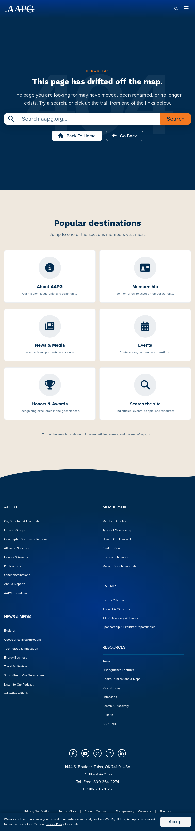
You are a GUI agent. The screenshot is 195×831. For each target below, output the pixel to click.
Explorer (9, 630)
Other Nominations (17, 575)
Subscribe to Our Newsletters (24, 675)
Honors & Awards (16, 557)
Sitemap (165, 811)
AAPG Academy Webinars (120, 618)
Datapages (110, 697)
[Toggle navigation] (186, 9)
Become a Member (115, 557)
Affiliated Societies (17, 548)
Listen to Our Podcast (19, 684)
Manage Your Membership (120, 566)
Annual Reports (14, 584)
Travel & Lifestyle (15, 666)
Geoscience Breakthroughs (23, 639)
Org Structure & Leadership (22, 521)
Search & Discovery (116, 706)
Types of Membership (117, 530)
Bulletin (108, 715)
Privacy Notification (37, 811)
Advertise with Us (16, 693)
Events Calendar (114, 600)
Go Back (128, 135)
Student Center (113, 548)
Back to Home (80, 135)
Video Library (112, 688)
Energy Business (15, 657)
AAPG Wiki (110, 723)
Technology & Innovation (21, 648)
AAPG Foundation (16, 593)
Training (108, 661)
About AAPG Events (116, 609)
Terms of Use (67, 811)
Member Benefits (114, 521)
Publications (12, 566)
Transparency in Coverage (133, 811)
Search (176, 119)
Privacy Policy (55, 824)
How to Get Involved (117, 539)
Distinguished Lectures (118, 670)
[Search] (176, 9)
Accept (176, 821)
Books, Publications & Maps (121, 679)
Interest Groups (15, 530)
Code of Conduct (96, 811)
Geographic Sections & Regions (25, 539)
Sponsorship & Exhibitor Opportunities (129, 627)
